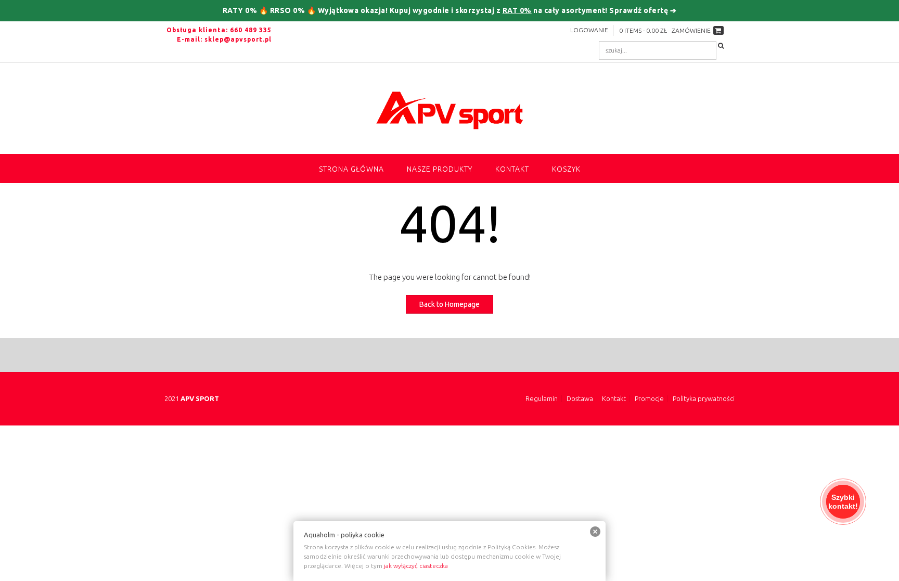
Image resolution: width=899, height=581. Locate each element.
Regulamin (541, 398)
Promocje (649, 398)
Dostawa (580, 398)
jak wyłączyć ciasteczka (416, 565)
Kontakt (512, 169)
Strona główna (351, 169)
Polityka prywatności (704, 398)
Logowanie (589, 30)
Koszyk (566, 169)
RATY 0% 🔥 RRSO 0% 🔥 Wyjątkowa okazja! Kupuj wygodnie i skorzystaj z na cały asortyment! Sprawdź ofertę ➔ (450, 10)
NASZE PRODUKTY (439, 169)
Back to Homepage (449, 304)
